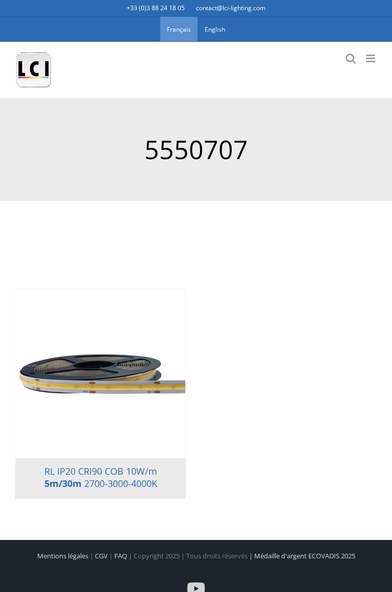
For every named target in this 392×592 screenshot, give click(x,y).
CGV (102, 555)
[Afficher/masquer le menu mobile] (371, 58)
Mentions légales (63, 555)
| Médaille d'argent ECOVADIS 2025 (302, 555)
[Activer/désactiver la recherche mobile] (351, 58)
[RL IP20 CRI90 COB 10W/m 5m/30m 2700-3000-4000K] (100, 373)
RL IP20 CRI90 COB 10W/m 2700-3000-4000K (100, 477)
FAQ (121, 555)
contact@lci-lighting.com (230, 8)
